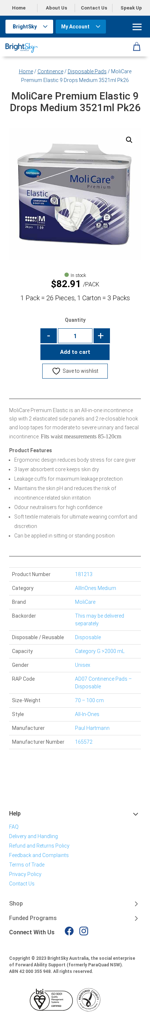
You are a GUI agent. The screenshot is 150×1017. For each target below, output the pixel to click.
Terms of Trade (26, 865)
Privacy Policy (25, 874)
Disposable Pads (87, 71)
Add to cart (75, 352)
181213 (83, 574)
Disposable (88, 637)
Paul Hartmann (92, 728)
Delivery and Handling (33, 836)
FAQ (14, 827)
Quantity (75, 320)
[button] (129, 139)
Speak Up (131, 8)
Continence (50, 71)
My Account (75, 27)
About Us (56, 8)
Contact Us (94, 8)
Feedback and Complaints (39, 855)
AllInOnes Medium (95, 588)
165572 (83, 742)
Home (18, 8)
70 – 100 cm (89, 700)
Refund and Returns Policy (39, 846)
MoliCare (85, 602)
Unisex (82, 665)
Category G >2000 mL (100, 651)
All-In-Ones (87, 714)
